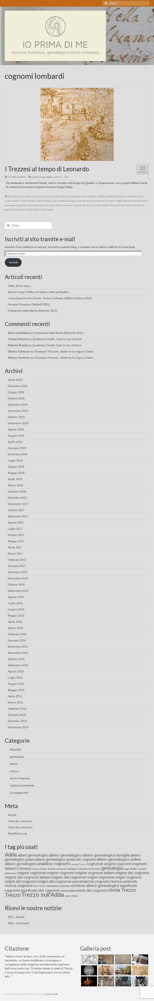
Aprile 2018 (15, 479)
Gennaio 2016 (17, 640)
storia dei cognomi (91, 890)
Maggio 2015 (16, 690)
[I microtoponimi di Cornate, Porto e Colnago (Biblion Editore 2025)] (122, 959)
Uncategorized (19, 792)
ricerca (57, 177)
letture (14, 763)
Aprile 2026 (15, 379)
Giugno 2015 (16, 683)
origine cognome (31, 873)
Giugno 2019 (16, 435)
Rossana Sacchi (18, 210)
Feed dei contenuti (19, 821)
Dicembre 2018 (17, 454)
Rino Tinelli (39, 886)
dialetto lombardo (57, 869)
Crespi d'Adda (39, 869)
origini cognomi (128, 877)
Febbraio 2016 (17, 634)
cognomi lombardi (60, 201)
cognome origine (101, 864)
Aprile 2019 (15, 441)
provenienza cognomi (91, 881)
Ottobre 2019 (16, 417)
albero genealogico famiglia (106, 855)
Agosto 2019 (16, 429)
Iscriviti (13, 262)
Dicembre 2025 (17, 386)
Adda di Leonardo (33, 196)
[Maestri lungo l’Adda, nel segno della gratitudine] (105, 959)
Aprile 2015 (15, 696)
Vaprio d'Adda (71, 896)
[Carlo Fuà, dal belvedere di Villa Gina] (122, 970)
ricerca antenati (123, 881)
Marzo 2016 (15, 628)
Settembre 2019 (18, 423)
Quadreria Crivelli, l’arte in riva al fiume (57, 339)
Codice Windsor (28, 201)
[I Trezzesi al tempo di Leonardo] (77, 124)
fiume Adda (94, 869)
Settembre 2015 (18, 665)
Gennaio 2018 (17, 491)
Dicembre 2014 (17, 721)
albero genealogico (65, 855)
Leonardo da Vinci (81, 205)
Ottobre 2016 (16, 584)
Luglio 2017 (15, 528)
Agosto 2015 (16, 671)
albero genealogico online (118, 859)
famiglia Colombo (78, 868)
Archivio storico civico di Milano (82, 196)
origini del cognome (55, 881)
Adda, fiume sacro (19, 285)
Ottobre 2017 (16, 510)
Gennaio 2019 (17, 448)
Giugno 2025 (16, 392)
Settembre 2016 (18, 590)
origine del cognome (68, 877)
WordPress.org (17, 833)
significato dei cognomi (40, 890)
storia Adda (68, 890)
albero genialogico (20, 864)
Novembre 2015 (18, 652)
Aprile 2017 (15, 547)
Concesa (23, 869)
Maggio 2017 (16, 541)
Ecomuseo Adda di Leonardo (100, 201)
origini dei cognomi (21, 881)
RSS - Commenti (18, 923)
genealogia (47, 177)
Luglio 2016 (15, 603)
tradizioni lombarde (22, 785)
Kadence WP (52, 994)
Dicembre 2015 (17, 646)
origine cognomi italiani (94, 873)
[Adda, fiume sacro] (88, 959)
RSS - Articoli (16, 917)
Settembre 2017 (18, 516)
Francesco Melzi (140, 201)
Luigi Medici (130, 868)
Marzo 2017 (15, 553)
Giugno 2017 (16, 535)
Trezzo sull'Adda (42, 894)
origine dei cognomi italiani (27, 877)
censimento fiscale (135, 196)
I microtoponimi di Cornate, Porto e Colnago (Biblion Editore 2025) (50, 298)
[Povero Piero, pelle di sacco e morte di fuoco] (88, 981)
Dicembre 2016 (17, 572)
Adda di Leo (18, 196)
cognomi (124, 864)
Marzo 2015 (15, 702)
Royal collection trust (36, 210)
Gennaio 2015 (17, 714)
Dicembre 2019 (17, 404)
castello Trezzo (78, 864)
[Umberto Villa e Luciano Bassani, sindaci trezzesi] (122, 981)
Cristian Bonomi (17, 177)
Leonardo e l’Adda (100, 205)
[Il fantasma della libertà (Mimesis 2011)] (88, 970)
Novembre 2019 (18, 410)
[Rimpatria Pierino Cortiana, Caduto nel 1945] (105, 970)
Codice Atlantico (12, 201)
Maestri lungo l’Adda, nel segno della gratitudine (38, 292)
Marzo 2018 (15, 485)
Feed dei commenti (20, 827)
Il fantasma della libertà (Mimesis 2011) (33, 310)
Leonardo (67, 205)
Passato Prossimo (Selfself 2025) (29, 304)
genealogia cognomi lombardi (30, 205)
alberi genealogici (32, 855)
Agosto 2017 (16, 522)
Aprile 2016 (15, 621)
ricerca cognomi (18, 886)
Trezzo (50, 210)
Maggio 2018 (16, 472)
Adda (9, 196)
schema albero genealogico (95, 886)
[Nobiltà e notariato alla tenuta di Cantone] (105, 981)
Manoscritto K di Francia (121, 205)
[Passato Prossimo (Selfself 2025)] (139, 959)
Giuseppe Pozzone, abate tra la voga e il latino (64, 351)
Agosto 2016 (16, 597)
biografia (15, 749)
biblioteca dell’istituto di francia (111, 196)
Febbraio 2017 (17, 559)
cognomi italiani (43, 201)
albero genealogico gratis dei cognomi (65, 860)
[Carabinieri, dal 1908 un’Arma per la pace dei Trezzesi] (139, 981)
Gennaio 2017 (17, 566)
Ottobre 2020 (16, 398)
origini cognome (100, 877)
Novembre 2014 (18, 727)
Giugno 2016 (16, 609)
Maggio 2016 (16, 615)
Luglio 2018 (15, 460)
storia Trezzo (122, 890)
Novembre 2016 (18, 578)
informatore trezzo (53, 205)
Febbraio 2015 (17, 708)
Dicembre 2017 (17, 497)
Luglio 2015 (15, 677)
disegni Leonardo (77, 201)
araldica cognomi (53, 863)
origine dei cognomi (132, 873)
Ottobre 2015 (16, 659)
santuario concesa (58, 886)
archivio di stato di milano (55, 196)
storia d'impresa (20, 778)
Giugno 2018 (16, 466)
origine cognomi (60, 873)
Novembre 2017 (18, 504)
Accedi (12, 814)
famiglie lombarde (123, 201)
